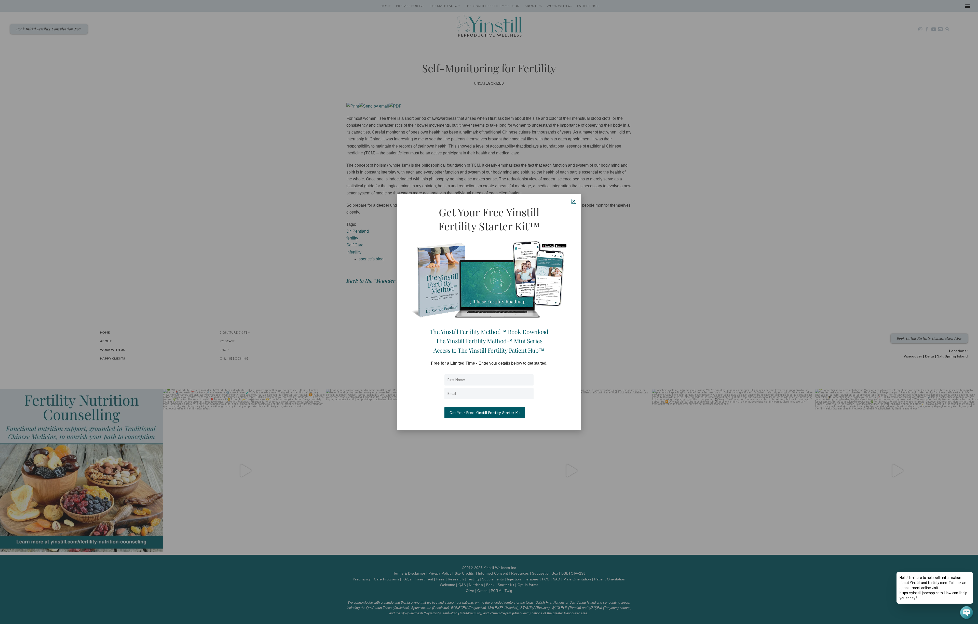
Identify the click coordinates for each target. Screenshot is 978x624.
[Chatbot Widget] (966, 612)
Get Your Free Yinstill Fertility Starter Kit (485, 412)
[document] (489, 312)
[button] (574, 201)
